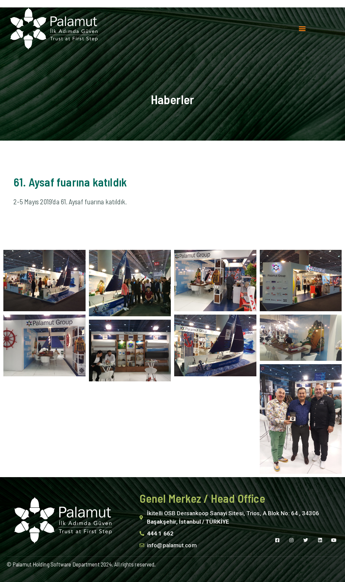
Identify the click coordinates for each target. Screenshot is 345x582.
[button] (302, 28)
